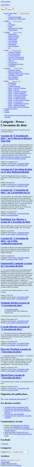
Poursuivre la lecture (15, 157)
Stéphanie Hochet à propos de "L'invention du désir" (15, 304)
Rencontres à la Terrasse (15, 28)
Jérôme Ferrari (12, 39)
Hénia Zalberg (12, 34)
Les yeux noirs (12, 43)
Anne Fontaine (12, 41)
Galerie (7, 110)
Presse (10, 26)
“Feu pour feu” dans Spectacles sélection (17, 409)
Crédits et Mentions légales (9, 463)
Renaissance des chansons (21, 425)
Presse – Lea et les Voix (15, 102)
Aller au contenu (6, 1)
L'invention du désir (22, 165)
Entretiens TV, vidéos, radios (17, 19)
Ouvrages (7, 68)
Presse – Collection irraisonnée (17, 91)
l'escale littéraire (10, 345)
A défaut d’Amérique (14, 52)
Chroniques (11, 25)
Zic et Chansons (13, 77)
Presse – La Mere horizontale (17, 98)
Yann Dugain (12, 44)
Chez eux (11, 61)
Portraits (7, 32)
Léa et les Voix (12, 62)
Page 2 (7, 399)
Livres (6, 50)
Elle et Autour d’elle (11, 13)
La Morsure (11, 66)
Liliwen (21, 259)
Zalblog (7, 21)
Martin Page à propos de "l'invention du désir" (13, 376)
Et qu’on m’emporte (14, 54)
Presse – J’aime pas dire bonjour (17, 95)
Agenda (18, 114)
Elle (9, 15)
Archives (3, 460)
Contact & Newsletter (14, 17)
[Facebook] (4, 444)
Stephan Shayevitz (13, 36)
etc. (9, 48)
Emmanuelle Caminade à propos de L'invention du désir (16, 264)
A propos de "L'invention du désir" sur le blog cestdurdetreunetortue (14, 241)
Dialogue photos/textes (15, 72)
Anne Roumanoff (13, 46)
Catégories (4, 452)
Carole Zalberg (5, 5)
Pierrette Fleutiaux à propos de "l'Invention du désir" (16, 350)
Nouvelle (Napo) (13, 78)
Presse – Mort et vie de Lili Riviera (18, 107)
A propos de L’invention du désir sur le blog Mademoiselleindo (16, 170)
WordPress (18, 465)
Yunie (6, 432)
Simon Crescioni (13, 37)
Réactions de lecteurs (11, 108)
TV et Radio (12, 84)
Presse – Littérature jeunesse (16, 105)
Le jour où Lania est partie (16, 57)
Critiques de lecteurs (14, 86)
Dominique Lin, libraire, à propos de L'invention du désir (15, 220)
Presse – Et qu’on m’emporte (17, 93)
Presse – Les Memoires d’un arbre (18, 103)
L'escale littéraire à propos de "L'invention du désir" (15, 327)
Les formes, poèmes (14, 70)
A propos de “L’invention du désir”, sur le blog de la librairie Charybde (16, 138)
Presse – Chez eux (13, 90)
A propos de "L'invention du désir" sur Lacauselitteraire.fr (15, 191)
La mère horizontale (14, 55)
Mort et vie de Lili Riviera (16, 59)
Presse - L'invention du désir (20, 163)
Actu (9, 23)
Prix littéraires (12, 83)
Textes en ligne (12, 30)
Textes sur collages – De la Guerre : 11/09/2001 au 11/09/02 (19, 74)
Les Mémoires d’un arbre (15, 64)
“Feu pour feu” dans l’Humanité (14, 414)
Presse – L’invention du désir (17, 96)
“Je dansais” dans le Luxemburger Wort (16, 407)
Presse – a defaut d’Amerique (17, 88)
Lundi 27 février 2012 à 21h (20, 432)
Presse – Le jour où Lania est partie (18, 100)
